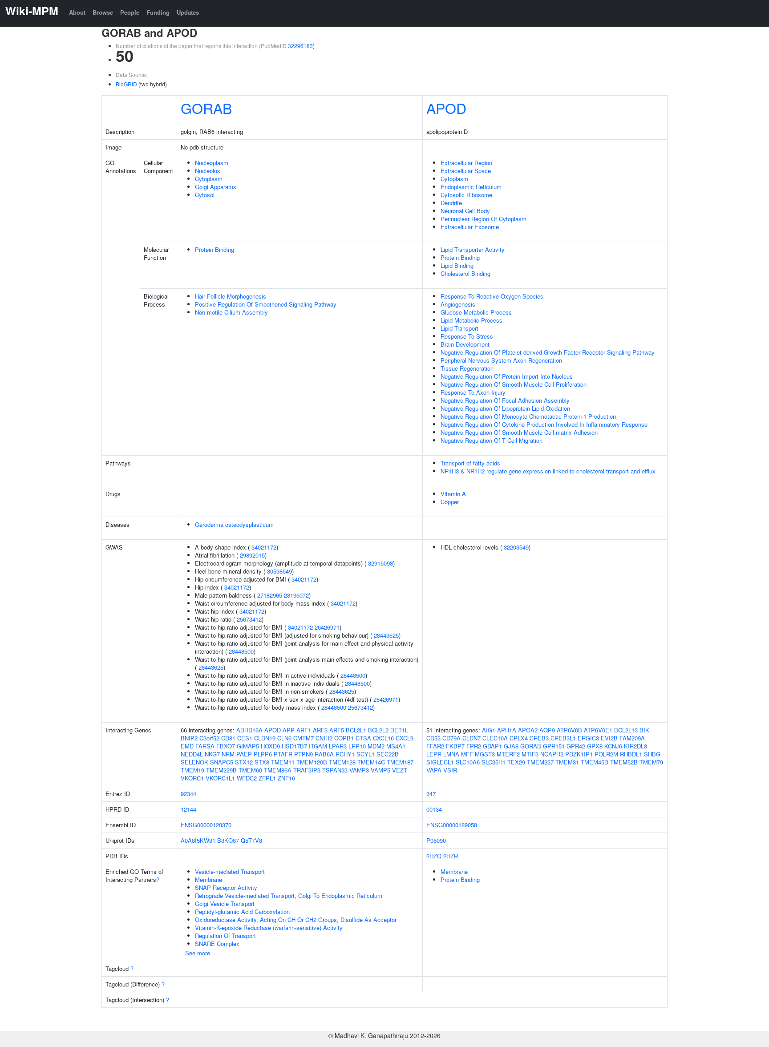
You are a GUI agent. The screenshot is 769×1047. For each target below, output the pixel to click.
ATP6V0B (569, 730)
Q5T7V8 (251, 840)
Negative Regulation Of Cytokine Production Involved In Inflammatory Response (544, 424)
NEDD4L (192, 754)
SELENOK (194, 762)
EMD (187, 746)
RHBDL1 (631, 754)
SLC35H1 (494, 762)
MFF (467, 754)
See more (197, 953)
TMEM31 (567, 762)
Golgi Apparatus (215, 186)
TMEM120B (311, 762)
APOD (446, 107)
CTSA (363, 738)
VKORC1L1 (220, 778)
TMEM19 (192, 770)
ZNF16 (286, 778)
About (77, 12)
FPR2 (473, 746)
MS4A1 (395, 746)
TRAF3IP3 (306, 770)
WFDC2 (247, 778)
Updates (188, 12)
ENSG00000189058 (451, 825)
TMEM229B (221, 770)
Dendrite (451, 202)
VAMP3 (359, 770)
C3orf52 (209, 738)
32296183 (300, 45)
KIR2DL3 (635, 746)
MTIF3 (530, 754)
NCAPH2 (551, 754)
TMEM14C (371, 762)
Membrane (208, 879)
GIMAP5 (248, 746)
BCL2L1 (356, 730)
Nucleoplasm (211, 162)
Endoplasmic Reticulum (471, 186)
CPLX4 (519, 738)
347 (431, 793)
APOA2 (528, 730)
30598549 (279, 571)
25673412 (249, 619)
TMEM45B (594, 762)
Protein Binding (214, 249)
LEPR (433, 754)
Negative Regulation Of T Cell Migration (491, 440)
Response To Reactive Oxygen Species (492, 296)
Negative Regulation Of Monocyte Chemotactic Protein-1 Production (528, 416)
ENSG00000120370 (206, 825)
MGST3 (485, 754)
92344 (188, 793)
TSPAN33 (335, 770)
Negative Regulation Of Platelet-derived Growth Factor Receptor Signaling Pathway (548, 352)
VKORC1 (192, 778)
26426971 (327, 627)
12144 (188, 809)
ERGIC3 (588, 738)
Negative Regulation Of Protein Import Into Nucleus (507, 376)
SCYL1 (365, 754)
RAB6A (324, 754)
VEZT (399, 770)
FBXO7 (225, 746)
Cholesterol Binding (465, 273)
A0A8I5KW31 (198, 840)
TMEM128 (342, 762)
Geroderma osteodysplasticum (234, 524)
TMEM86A (277, 770)
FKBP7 (455, 746)
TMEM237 (540, 762)
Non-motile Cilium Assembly (231, 312)
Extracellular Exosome (470, 226)
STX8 (262, 762)
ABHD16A (249, 730)
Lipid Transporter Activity (473, 249)
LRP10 (357, 746)
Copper (450, 501)
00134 (434, 809)
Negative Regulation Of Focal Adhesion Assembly (505, 400)
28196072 (296, 595)
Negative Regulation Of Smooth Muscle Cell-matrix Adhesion (519, 432)
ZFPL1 (267, 778)
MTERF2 (508, 754)
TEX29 (516, 762)
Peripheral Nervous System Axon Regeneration (501, 360)
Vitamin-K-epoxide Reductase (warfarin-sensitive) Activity (269, 927)
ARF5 (336, 730)
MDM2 (376, 746)
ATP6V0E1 (598, 730)
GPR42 (576, 746)
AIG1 (488, 730)
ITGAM (318, 746)
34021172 (263, 547)
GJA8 (511, 746)
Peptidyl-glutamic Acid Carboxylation (242, 911)
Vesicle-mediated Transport (230, 871)
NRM (228, 754)
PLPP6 (263, 754)
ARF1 (303, 730)
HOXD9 (270, 746)
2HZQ (433, 856)
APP (289, 730)
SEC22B (387, 754)
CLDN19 (264, 738)
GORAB (206, 107)
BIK (644, 730)
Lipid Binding (457, 265)
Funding (158, 12)
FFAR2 (435, 746)
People (129, 12)
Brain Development (465, 344)
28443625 (386, 635)
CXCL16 (383, 738)
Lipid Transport (459, 328)
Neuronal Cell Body (465, 210)
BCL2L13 (626, 730)
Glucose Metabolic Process (476, 312)
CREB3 (539, 738)
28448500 (241, 651)
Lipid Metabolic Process (471, 320)
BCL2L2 (378, 730)
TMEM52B (624, 762)
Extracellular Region (466, 162)
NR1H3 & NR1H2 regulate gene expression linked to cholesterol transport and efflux (548, 471)
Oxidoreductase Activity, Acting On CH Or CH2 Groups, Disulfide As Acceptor (296, 919)
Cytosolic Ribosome (466, 194)
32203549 (516, 547)
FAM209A (632, 738)
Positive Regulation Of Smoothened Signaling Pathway (265, 304)
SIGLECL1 (440, 762)
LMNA (451, 754)
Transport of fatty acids (470, 463)
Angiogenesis (458, 304)
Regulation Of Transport (225, 935)
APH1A (506, 730)
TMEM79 (651, 762)
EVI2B (609, 738)
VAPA (433, 770)
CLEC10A (495, 738)
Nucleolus (207, 170)
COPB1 (344, 738)
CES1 (244, 738)
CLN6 (284, 738)
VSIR (450, 770)
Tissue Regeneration (467, 368)
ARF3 (320, 730)
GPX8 (595, 746)
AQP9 (547, 730)
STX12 (244, 762)
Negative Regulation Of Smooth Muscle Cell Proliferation (514, 384)
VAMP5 (380, 770)
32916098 (380, 563)
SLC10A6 (468, 762)
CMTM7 (303, 738)
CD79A (451, 738)
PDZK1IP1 (579, 754)
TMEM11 (283, 762)
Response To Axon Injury (473, 392)
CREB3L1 (563, 738)
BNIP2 (189, 738)
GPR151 (554, 746)
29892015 (252, 555)
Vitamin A (453, 493)
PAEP (244, 754)
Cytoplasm (209, 178)
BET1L (399, 730)
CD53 (433, 738)
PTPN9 (303, 754)
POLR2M (606, 754)
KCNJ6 (613, 746)
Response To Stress (467, 336)
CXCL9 (404, 738)
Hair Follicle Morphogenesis (230, 296)
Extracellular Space (466, 170)
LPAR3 (338, 746)
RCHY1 (345, 754)
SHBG (652, 754)
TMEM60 (250, 770)
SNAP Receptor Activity (226, 887)
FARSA (205, 746)
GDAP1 (492, 746)
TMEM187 (400, 762)
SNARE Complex (217, 943)
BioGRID (126, 84)
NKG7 (212, 754)
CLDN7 (471, 738)
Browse (103, 12)
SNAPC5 (221, 762)
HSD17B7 (294, 746)
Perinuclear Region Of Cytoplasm (483, 218)
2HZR (450, 856)
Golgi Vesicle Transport (225, 903)
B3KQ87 (228, 840)
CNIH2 (324, 738)
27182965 (269, 595)
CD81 (228, 738)
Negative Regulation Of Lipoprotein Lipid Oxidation (505, 408)
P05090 (436, 840)
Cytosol (205, 194)
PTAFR (283, 754)
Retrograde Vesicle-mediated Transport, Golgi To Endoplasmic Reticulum (288, 895)
